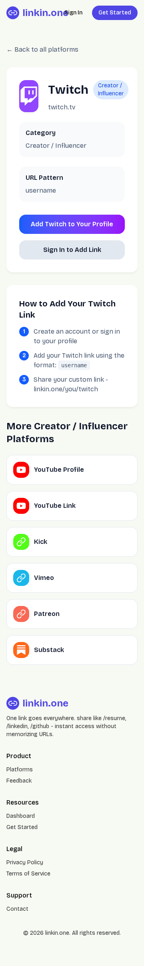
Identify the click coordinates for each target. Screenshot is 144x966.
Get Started (114, 12)
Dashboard (20, 816)
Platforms (19, 769)
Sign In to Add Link (72, 250)
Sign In (73, 12)
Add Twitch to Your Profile (72, 224)
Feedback (19, 780)
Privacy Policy (24, 862)
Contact (17, 909)
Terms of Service (28, 873)
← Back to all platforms (42, 49)
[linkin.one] (12, 12)
